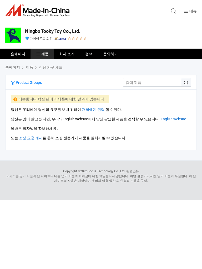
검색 (89, 53)
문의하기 (110, 53)
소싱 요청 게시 (31, 137)
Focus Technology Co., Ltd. (106, 171)
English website (173, 118)
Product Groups (28, 82)
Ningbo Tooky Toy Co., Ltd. (52, 31)
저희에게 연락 (93, 109)
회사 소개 (67, 53)
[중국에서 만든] (38, 10)
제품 (45, 53)
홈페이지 (18, 53)
